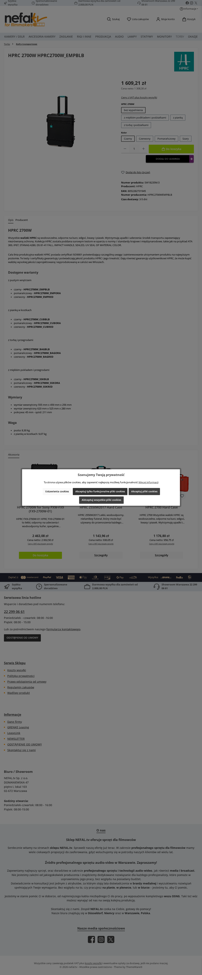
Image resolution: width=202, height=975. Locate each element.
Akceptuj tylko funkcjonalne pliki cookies (100, 491)
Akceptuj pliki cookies (144, 491)
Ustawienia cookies (57, 491)
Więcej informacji (148, 482)
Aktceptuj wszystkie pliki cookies (101, 500)
